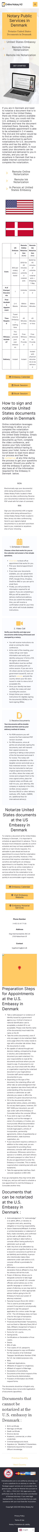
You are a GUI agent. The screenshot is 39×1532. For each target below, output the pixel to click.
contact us (10, 458)
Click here (13, 561)
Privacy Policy (19, 1516)
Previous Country (20, 1458)
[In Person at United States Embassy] (19, 188)
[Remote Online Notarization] (19, 48)
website (19, 676)
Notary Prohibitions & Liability (19, 1524)
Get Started (19, 66)
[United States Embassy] (20, 42)
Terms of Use (19, 1520)
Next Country (19, 1464)
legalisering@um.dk (19, 948)
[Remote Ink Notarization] (19, 55)
